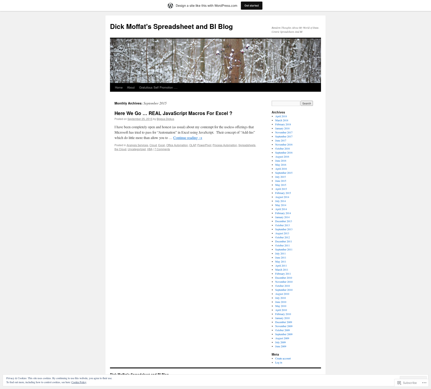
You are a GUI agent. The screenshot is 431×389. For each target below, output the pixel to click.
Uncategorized (137, 149)
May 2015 (280, 185)
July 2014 (280, 201)
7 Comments (162, 149)
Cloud (153, 145)
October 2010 (282, 285)
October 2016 (282, 148)
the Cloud (120, 149)
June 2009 (280, 346)
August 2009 (282, 338)
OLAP (192, 145)
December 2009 (283, 322)
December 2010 (283, 277)
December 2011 (283, 241)
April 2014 (281, 209)
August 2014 (282, 197)
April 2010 (281, 310)
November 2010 (283, 281)
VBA (149, 149)
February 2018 (283, 124)
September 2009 (283, 334)
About (131, 87)
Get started (251, 5)
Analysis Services (137, 145)
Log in (278, 362)
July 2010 (280, 298)
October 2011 (282, 245)
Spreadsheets (246, 145)
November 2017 (283, 132)
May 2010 (280, 306)
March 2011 (281, 269)
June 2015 (280, 181)
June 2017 (280, 140)
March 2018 (281, 120)
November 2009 (283, 326)
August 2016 (282, 156)
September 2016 (283, 152)
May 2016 (280, 164)
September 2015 (283, 172)
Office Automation (177, 145)
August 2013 (282, 233)
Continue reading (187, 137)
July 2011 (280, 253)
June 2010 (280, 302)
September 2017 (283, 136)
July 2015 (280, 176)
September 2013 (283, 229)
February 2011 (283, 273)
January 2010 (282, 318)
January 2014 (282, 217)
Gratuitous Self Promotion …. (158, 87)
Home (119, 87)
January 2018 (282, 128)
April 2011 (281, 265)
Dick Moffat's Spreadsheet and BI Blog (171, 26)
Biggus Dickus (165, 119)
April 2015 (281, 189)
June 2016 (280, 160)
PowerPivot (204, 145)
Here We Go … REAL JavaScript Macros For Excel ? (173, 113)
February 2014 (283, 213)
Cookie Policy (78, 382)
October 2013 (282, 225)
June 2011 (280, 257)
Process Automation (225, 145)
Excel (161, 145)
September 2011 (283, 249)
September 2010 (283, 289)
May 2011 (280, 261)
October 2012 (282, 237)
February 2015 (283, 193)
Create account (283, 358)
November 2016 (283, 144)
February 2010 (283, 314)
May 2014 (280, 205)
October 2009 (282, 330)
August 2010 (282, 294)
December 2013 (283, 221)
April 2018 (281, 116)
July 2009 (280, 342)
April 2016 (281, 168)
